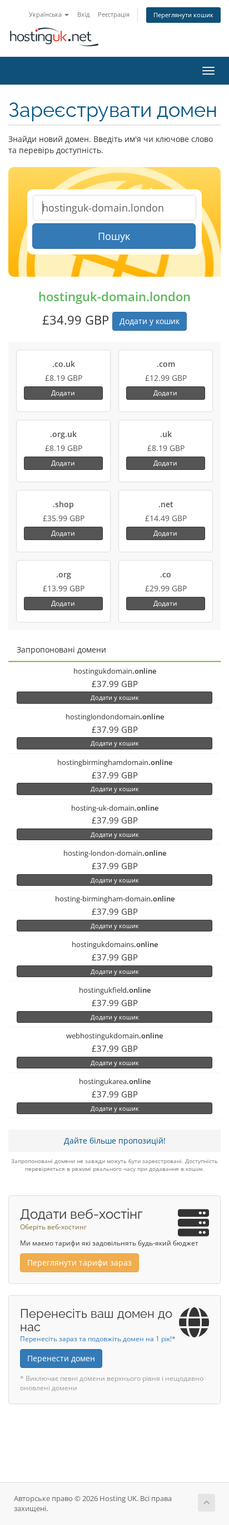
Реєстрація (114, 14)
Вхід (83, 14)
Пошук (114, 236)
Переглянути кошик (183, 15)
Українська (46, 14)
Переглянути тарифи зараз (79, 1262)
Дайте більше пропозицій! (115, 1140)
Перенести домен (61, 1358)
